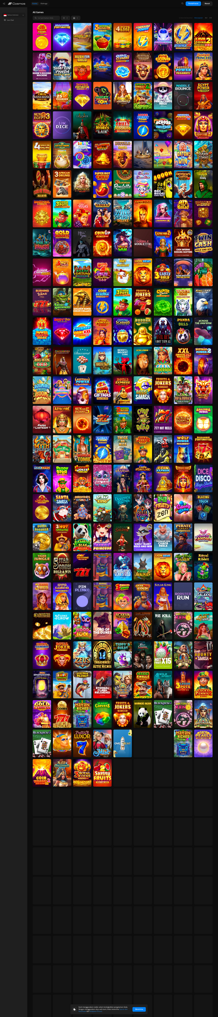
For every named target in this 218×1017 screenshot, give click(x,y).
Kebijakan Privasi (96, 1011)
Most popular (198, 18)
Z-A (210, 18)
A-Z (206, 18)
